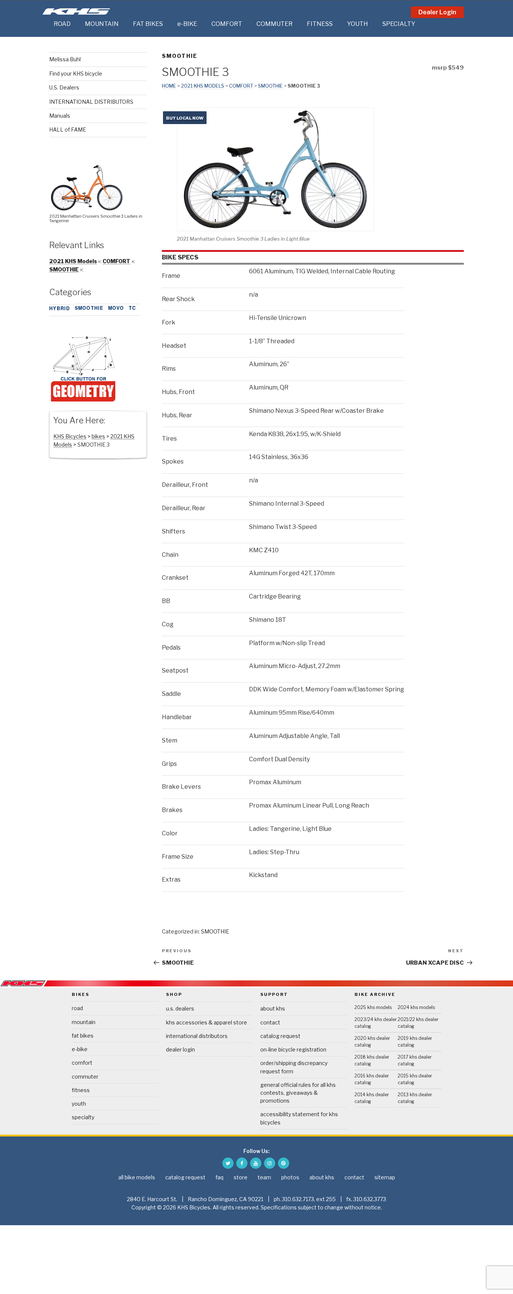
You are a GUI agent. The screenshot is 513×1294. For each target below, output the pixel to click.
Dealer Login (437, 12)
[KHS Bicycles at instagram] (269, 1163)
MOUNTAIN (102, 23)
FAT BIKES (148, 23)
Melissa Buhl (65, 59)
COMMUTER (274, 23)
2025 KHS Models (373, 1007)
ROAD (62, 23)
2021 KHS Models (202, 86)
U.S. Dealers (64, 87)
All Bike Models (136, 1177)
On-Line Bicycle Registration (293, 1049)
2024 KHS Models (416, 1007)
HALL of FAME (67, 129)
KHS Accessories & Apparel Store (206, 1022)
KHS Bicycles (69, 436)
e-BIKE (187, 23)
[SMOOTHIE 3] (83, 400)
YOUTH (357, 23)
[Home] (46, 24)
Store (240, 1177)
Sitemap (384, 1177)
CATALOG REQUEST (280, 1036)
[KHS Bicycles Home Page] (76, 11)
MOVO (116, 308)
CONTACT (270, 1022)
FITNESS (320, 23)
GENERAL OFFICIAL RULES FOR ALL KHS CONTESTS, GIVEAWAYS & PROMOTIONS (298, 1093)
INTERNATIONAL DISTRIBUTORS (91, 101)
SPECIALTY (398, 23)
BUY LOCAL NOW (185, 118)
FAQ (219, 1177)
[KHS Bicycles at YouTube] (255, 1163)
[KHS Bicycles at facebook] (241, 1163)
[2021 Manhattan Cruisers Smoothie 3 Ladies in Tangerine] (86, 208)
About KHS (272, 1008)
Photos (290, 1177)
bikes (98, 436)
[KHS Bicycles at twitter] (228, 1163)
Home (169, 86)
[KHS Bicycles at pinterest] (283, 1163)
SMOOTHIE (180, 56)
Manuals (59, 115)
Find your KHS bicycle (75, 73)
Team (264, 1177)
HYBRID (59, 308)
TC (132, 308)
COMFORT (226, 23)
